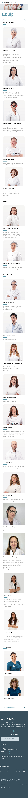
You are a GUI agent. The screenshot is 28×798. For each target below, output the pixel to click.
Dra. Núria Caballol (9, 88)
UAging (25, 771)
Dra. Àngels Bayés (9, 50)
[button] (26, 2)
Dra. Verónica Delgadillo (10, 527)
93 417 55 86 (14, 734)
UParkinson (18, 770)
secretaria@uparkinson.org (10, 753)
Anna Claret (7, 596)
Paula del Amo (7, 495)
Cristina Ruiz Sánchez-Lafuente (12, 363)
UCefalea (25, 770)
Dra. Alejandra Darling (10, 557)
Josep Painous (7, 462)
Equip (1, 771)
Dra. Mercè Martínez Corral (11, 263)
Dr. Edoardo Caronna (9, 336)
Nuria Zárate (8, 632)
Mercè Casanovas (8, 188)
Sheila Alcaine (7, 427)
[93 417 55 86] (14, 731)
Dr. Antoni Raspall (8, 302)
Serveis (2, 770)
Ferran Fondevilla (8, 159)
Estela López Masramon (10, 228)
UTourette (18, 771)
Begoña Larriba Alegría (10, 397)
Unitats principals (10, 771)
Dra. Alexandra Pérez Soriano (12, 123)
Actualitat (8, 770)
